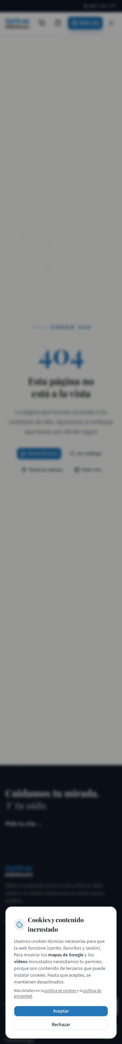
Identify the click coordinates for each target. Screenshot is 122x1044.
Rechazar (61, 1024)
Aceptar (61, 1011)
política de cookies (60, 991)
